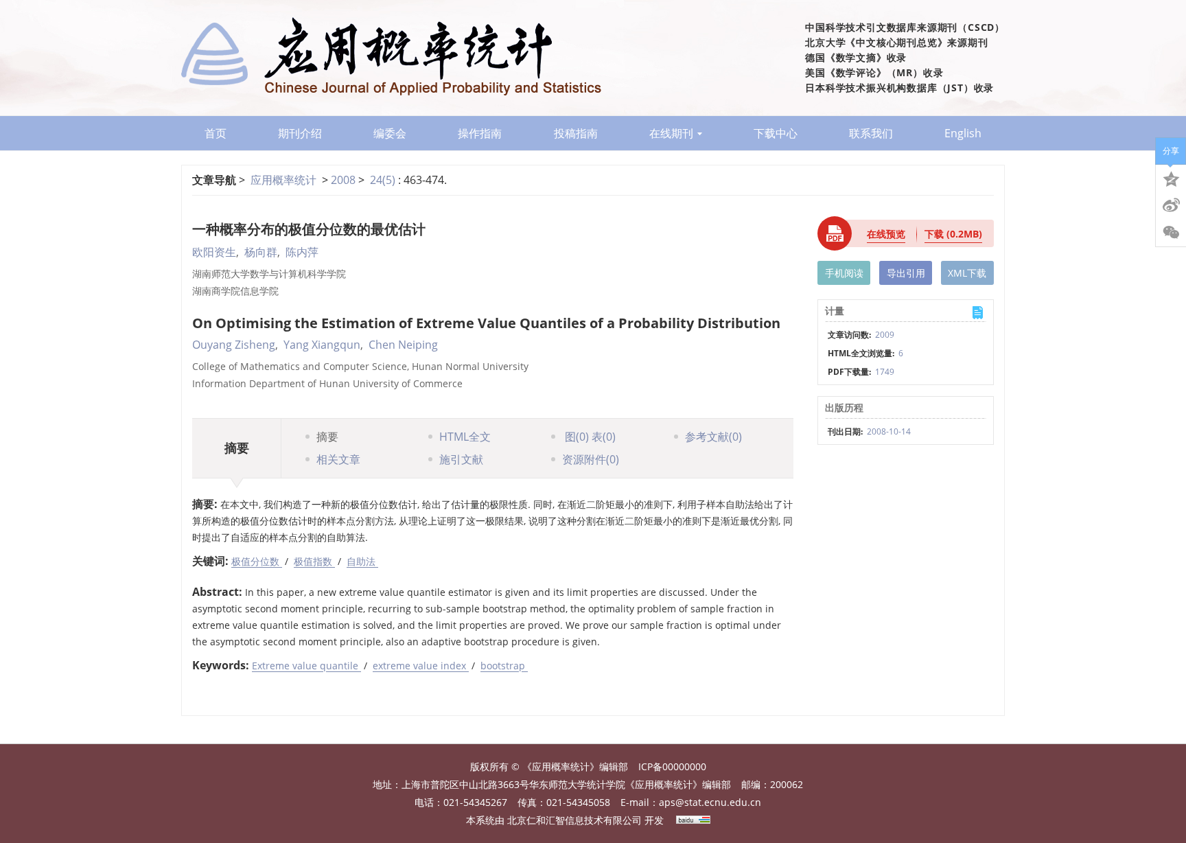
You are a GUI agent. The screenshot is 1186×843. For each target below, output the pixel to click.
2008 (343, 179)
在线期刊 (671, 133)
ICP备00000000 (672, 766)
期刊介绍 (300, 133)
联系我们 (871, 133)
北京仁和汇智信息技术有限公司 (574, 820)
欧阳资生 (214, 251)
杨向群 (260, 251)
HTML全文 (465, 436)
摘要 (327, 436)
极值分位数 (256, 561)
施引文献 (461, 459)
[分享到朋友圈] (1171, 233)
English (962, 133)
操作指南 (480, 133)
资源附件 (590, 459)
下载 (953, 233)
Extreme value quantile (306, 665)
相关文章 (338, 459)
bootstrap (504, 665)
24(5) (384, 179)
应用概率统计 (283, 179)
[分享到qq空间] (1171, 178)
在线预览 (886, 233)
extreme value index (421, 665)
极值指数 (314, 561)
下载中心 (776, 133)
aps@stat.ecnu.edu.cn (710, 802)
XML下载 (967, 272)
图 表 (589, 436)
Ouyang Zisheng (233, 344)
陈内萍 (302, 251)
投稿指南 (576, 133)
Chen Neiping (403, 344)
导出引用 (906, 272)
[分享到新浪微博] (1171, 205)
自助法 (362, 561)
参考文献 (713, 436)
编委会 (389, 133)
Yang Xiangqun (321, 344)
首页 (215, 133)
